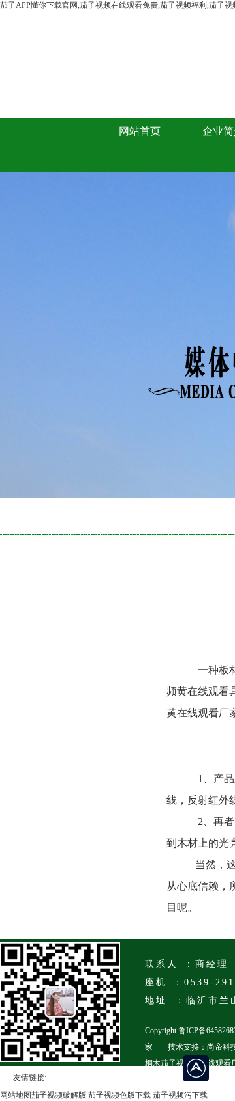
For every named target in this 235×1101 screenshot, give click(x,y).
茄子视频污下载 (180, 1095)
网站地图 (15, 1095)
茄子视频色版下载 (119, 1095)
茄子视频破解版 (58, 1095)
